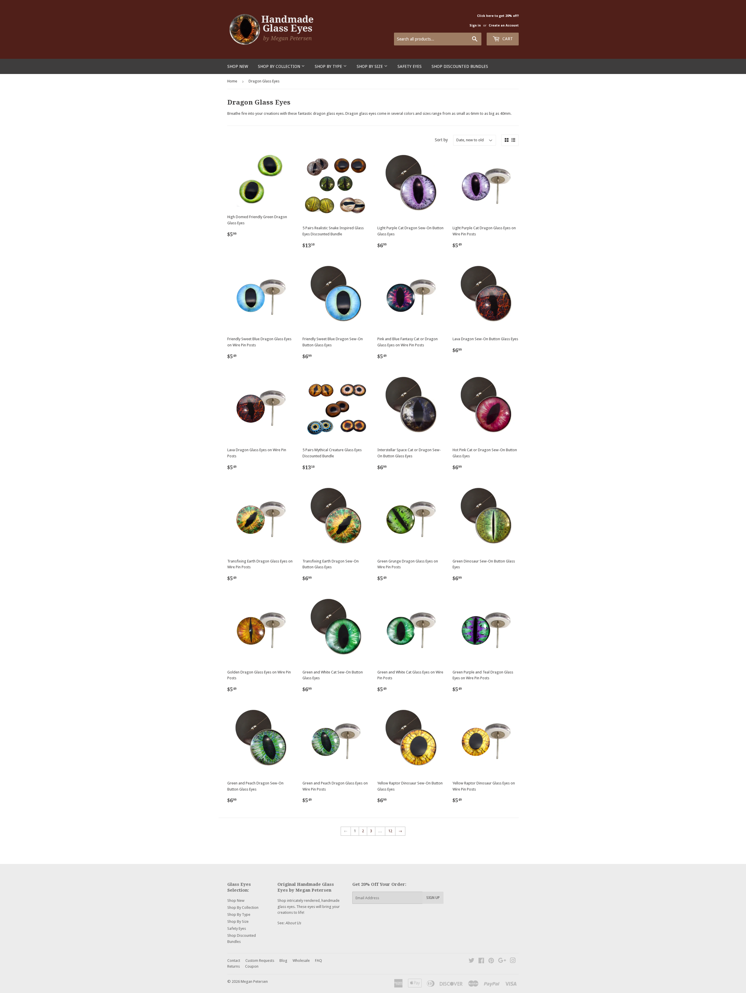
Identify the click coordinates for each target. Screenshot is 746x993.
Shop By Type (329, 66)
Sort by (441, 139)
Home (232, 81)
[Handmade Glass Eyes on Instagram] (513, 961)
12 (390, 831)
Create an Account (504, 25)
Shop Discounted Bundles (460, 66)
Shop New (237, 66)
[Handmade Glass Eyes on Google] (502, 961)
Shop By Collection (279, 66)
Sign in (475, 25)
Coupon (251, 966)
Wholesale (301, 960)
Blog (283, 960)
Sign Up (433, 898)
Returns (233, 966)
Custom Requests (259, 960)
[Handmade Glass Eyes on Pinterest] (491, 961)
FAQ (318, 960)
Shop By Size (370, 66)
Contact (233, 960)
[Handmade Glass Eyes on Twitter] (471, 961)
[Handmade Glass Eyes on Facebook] (481, 961)
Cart (507, 38)
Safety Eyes (409, 66)
